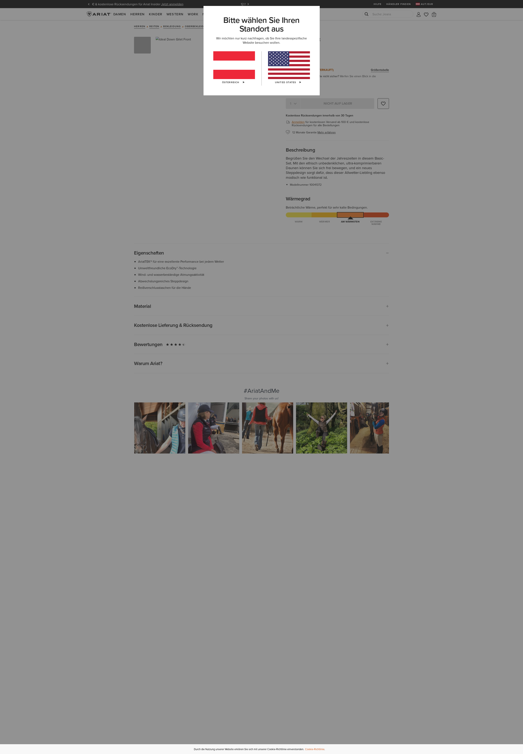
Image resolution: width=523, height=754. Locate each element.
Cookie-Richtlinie (314, 749)
